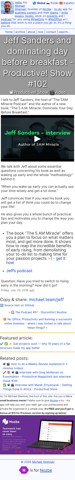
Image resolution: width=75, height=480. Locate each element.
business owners (26, 12)
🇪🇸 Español (66, 3)
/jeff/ (32, 290)
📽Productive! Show (28, 92)
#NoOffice (55, 19)
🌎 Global (39, 3)
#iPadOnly (37, 19)
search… (64, 32)
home (9, 32)
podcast (6, 19)
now (40, 32)
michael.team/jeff (46, 299)
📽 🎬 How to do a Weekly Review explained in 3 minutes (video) (35, 366)
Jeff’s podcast (19, 270)
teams (54, 12)
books (29, 16)
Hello (18, 2)
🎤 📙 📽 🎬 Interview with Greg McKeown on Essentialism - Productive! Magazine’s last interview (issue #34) (37, 376)
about (31, 32)
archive (20, 32)
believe (5, 22)
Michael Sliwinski (20, 7)
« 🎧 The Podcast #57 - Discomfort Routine (38, 312)
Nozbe (47, 9)
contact (51, 32)
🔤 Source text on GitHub (17, 305)
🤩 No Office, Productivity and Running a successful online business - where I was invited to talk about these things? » (37, 323)
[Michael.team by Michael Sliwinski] (7, 8)
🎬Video (57, 92)
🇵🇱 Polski (52, 3)
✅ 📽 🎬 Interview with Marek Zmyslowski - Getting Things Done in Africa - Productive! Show (37, 387)
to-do (58, 9)
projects (52, 16)
